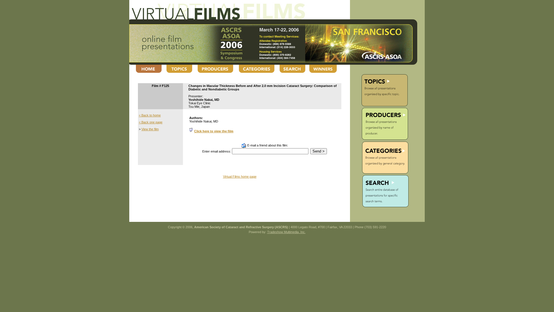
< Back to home (150, 115)
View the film (150, 129)
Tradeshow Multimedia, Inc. (286, 232)
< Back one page (150, 122)
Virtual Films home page (240, 176)
